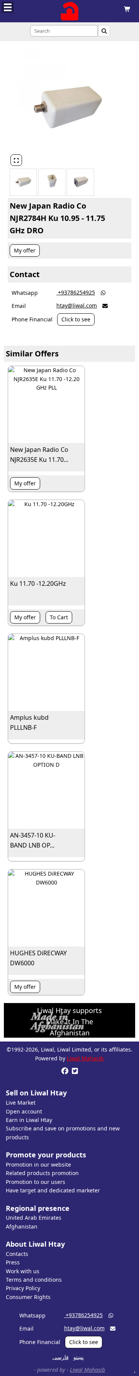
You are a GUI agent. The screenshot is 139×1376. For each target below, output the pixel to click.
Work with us (22, 1271)
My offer (25, 250)
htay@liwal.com (76, 305)
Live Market (21, 1102)
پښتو (78, 1357)
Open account (24, 1111)
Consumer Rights (28, 1297)
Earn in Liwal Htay (29, 1120)
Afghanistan (21, 1226)
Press (13, 1262)
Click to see (75, 319)
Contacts (17, 1253)
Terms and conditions (34, 1279)
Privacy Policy (23, 1288)
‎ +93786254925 (75, 292)
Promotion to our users (35, 1181)
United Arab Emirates (33, 1217)
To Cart (59, 617)
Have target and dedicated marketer (53, 1190)
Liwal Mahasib (85, 1058)
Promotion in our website (38, 1164)
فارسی (61, 1357)
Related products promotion (42, 1173)
